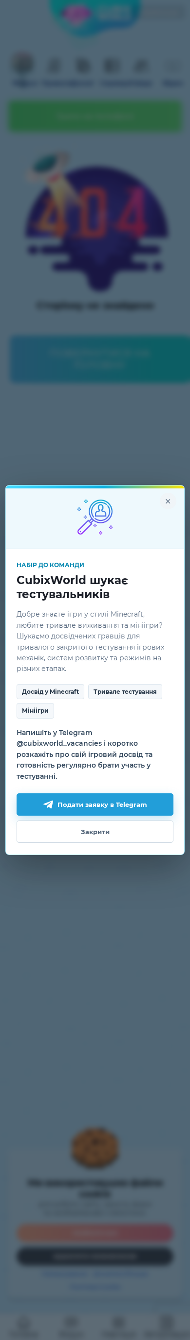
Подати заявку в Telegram (102, 804)
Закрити (95, 832)
